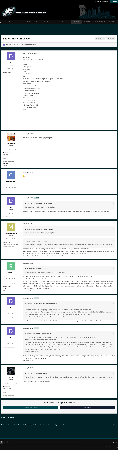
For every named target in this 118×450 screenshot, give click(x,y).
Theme (3, 447)
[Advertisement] (59, 28)
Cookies (10, 447)
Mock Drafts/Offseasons (29, 44)
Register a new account (30, 408)
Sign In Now (87, 408)
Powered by (109, 447)
